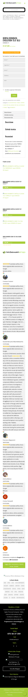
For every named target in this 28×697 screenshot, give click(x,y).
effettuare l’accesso (13, 151)
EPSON (18, 588)
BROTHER (17, 585)
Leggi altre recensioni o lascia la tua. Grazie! (14, 565)
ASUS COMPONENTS (19, 582)
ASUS (13, 582)
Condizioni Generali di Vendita (16, 692)
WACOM (13, 597)
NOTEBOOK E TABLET (12, 15)
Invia (14, 96)
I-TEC (12, 591)
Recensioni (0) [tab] (8, 117)
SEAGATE (22, 594)
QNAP (5, 594)
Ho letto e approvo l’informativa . (13, 90)
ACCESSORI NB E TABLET (14, 102)
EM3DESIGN (16, 695)
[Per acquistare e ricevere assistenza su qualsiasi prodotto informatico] (14, 679)
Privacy (7, 91)
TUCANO (6, 597)
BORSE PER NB (9, 18)
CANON (22, 585)
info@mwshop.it (14, 639)
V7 (9, 597)
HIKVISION (7, 591)
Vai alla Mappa (14, 669)
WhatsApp (25, 694)
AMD (5, 582)
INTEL (16, 591)
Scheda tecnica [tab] (8, 115)
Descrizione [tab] (7, 112)
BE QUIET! (6, 585)
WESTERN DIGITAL (20, 597)
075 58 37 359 (14, 633)
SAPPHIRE (16, 594)
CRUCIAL (14, 588)
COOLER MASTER (7, 588)
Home (4, 15)
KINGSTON (20, 591)
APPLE (8, 582)
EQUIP (23, 588)
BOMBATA (12, 107)
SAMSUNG (10, 594)
